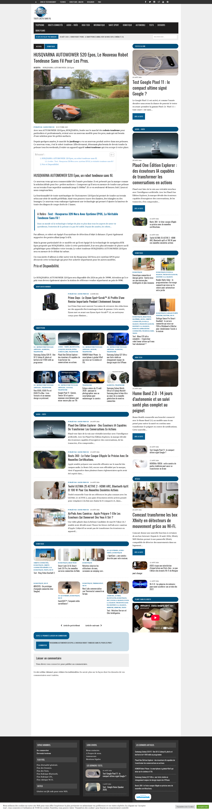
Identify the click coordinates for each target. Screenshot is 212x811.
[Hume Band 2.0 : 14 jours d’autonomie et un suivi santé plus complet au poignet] (155, 385)
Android (110, 596)
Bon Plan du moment (43, 286)
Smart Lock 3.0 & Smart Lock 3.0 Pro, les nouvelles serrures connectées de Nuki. (69, 568)
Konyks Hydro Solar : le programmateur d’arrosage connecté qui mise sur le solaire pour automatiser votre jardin (166, 285)
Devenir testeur (44, 753)
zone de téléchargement (48, 2)
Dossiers (161, 25)
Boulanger (90, 2)
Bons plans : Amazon (76, 2)
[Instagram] (154, 1)
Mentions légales (93, 759)
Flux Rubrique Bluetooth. (47, 774)
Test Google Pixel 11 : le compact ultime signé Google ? (151, 88)
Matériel (136, 319)
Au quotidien (112, 550)
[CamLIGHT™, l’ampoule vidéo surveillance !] (69, 592)
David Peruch (48, 127)
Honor (68, 349)
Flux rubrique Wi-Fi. (45, 779)
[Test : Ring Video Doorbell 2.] (45, 559)
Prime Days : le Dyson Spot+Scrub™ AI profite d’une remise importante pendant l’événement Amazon (96, 299)
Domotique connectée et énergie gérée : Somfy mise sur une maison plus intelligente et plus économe (143, 279)
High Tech (86, 25)
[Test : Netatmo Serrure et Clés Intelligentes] (118, 592)
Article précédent (71, 625)
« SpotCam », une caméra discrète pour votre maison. (117, 557)
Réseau (137, 478)
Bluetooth (74, 347)
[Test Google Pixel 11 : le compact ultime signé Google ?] (155, 73)
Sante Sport (114, 25)
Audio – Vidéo (72, 25)
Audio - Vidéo (63, 347)
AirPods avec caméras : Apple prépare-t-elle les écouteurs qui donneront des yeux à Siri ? (94, 515)
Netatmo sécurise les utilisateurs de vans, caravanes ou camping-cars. (92, 568)
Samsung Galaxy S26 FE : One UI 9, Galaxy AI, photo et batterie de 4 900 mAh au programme (44, 358)
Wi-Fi (51, 570)
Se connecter (43, 750)
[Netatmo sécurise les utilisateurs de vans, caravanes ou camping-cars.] (93, 559)
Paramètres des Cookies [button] (185, 807)
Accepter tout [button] (202, 807)
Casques (61, 349)
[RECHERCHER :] (165, 36)
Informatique (99, 25)
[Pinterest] (168, 1)
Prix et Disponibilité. (50, 164)
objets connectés (55, 25)
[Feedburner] (172, 1)
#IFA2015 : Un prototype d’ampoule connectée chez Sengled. (43, 589)
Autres (118, 596)
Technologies (148, 331)
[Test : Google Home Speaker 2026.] (93, 789)
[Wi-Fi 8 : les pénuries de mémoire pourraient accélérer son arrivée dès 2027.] (139, 586)
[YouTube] (163, 1)
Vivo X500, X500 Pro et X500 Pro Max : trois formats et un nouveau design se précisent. (43, 394)
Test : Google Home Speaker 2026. (113, 788)
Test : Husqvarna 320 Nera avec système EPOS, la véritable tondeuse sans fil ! (77, 216)
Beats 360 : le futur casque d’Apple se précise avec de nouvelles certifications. (98, 457)
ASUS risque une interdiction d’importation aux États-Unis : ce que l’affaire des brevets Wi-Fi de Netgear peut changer (155, 569)
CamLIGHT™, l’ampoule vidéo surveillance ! (69, 602)
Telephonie (39, 25)
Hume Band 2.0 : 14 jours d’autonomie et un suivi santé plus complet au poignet (152, 401)
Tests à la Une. (140, 46)
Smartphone (40, 328)
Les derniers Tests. (95, 765)
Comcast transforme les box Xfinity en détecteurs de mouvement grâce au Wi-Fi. (154, 520)
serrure (110, 607)
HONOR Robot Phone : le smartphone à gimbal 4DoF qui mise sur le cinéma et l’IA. (92, 358)
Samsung (45, 349)
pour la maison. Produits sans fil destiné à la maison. (118, 602)
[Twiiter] (150, 1)
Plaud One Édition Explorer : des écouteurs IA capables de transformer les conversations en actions (69, 358)
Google (69, 387)
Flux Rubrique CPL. (45, 777)
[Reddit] (159, 1)
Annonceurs (91, 756)
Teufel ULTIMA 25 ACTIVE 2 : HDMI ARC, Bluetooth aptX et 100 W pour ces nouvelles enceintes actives (98, 488)
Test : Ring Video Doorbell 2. (44, 572)
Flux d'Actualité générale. (47, 765)
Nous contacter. (93, 750)
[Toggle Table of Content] (111, 155)
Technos (63, 2)
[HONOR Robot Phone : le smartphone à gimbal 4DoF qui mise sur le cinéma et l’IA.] (93, 343)
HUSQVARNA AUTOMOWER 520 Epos (58, 67)
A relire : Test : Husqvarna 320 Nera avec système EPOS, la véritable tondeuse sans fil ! (81, 161)
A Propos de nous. (93, 753)
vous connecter (53, 664)
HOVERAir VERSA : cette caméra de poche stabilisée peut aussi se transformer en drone (163, 466)
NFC (108, 600)
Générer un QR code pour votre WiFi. (52, 791)
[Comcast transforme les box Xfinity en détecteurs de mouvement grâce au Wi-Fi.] (155, 506)
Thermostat (98, 583)
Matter (166, 315)
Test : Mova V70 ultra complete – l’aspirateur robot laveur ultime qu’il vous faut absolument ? (143, 340)
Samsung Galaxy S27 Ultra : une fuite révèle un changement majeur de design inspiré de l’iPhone (117, 358)
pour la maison (117, 600)
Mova (143, 319)
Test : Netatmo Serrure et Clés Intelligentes (116, 612)
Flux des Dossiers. (44, 768)
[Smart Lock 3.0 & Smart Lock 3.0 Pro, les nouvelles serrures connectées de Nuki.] (69, 559)
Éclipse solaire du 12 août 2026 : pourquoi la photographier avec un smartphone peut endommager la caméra (92, 393)
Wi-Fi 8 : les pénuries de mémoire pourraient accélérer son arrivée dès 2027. (163, 587)
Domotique (127, 25)
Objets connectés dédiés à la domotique (43, 567)
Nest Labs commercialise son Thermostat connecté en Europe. (93, 591)
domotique (40, 543)
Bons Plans (40, 30)
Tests (151, 25)
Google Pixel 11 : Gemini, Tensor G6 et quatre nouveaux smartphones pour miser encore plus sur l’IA (68, 396)
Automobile (140, 25)
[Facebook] (145, 1)
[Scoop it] (176, 1)
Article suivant (92, 625)
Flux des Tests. (43, 771)
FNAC (99, 2)
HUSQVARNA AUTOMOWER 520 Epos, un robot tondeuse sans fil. (69, 158)
